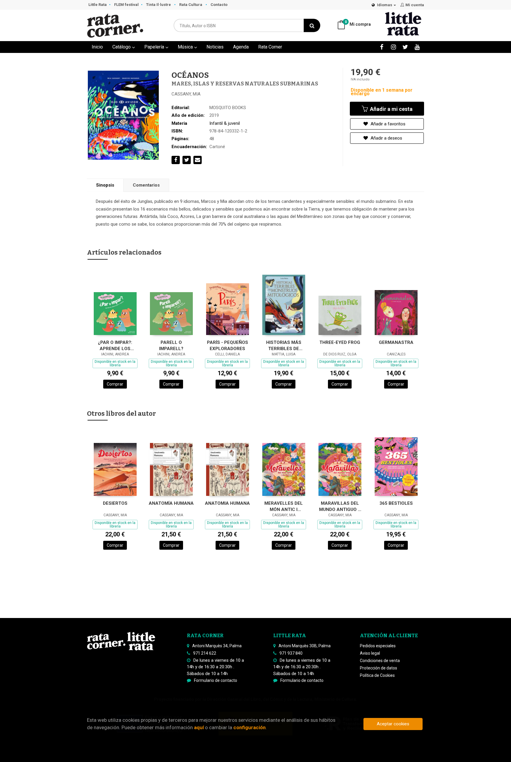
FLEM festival (126, 4)
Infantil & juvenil (224, 123)
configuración (249, 727)
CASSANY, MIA (186, 94)
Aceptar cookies (393, 724)
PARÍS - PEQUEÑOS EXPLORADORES (227, 345)
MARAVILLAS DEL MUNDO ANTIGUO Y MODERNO (340, 506)
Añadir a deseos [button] (385, 138)
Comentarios (146, 185)
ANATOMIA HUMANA (227, 503)
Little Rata (97, 4)
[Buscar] (312, 25)
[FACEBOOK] (382, 47)
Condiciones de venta (380, 660)
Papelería (154, 47)
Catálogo (122, 47)
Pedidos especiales (378, 645)
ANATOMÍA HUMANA (171, 503)
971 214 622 (204, 653)
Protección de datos (378, 668)
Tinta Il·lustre (159, 4)
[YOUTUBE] (417, 47)
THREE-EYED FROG (339, 342)
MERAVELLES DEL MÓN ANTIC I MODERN (283, 506)
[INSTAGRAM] (393, 47)
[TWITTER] (405, 47)
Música (186, 47)
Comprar (115, 384)
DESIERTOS (115, 503)
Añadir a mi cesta (391, 109)
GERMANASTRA (396, 342)
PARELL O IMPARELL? (171, 345)
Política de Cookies (377, 675)
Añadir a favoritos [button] (387, 124)
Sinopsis (105, 185)
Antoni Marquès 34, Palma (217, 645)
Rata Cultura (191, 4)
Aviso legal (370, 653)
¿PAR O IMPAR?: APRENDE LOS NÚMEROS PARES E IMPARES (115, 345)
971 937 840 (291, 653)
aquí (199, 727)
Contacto (219, 4)
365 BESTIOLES (396, 503)
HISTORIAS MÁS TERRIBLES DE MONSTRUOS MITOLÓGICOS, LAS (284, 345)
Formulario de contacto (215, 680)
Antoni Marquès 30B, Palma (305, 645)
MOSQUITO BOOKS (227, 107)
